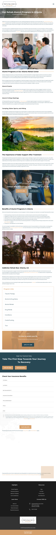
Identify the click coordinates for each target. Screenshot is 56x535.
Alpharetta (8, 474)
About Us (8, 14)
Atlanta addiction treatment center (31, 272)
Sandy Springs (36, 474)
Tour (6, 325)
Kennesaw (21, 474)
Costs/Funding (9, 320)
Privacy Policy (26, 418)
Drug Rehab (8, 310)
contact (34, 282)
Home (3, 14)
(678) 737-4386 (28, 345)
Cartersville (16, 474)
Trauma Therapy (10, 294)
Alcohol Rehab (9, 304)
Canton (12, 474)
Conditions (8, 315)
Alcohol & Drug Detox (11, 299)
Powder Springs (30, 474)
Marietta (25, 474)
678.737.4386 (21, 191)
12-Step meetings (23, 101)
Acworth (4, 474)
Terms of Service (32, 418)
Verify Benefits (34, 191)
